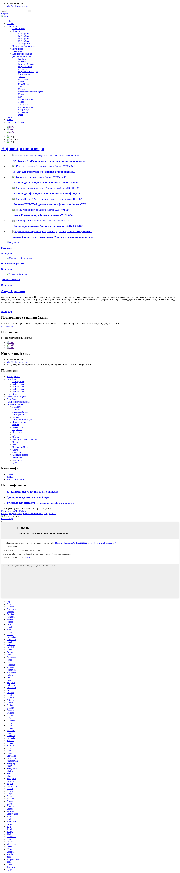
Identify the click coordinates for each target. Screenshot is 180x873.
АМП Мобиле (20, 511)
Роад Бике (17, 51)
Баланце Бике (18, 28)
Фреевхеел (23, 79)
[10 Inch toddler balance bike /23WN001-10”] (41, 221)
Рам (45, 513)
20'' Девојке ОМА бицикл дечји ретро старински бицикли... (48, 160)
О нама (10, 23)
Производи (12, 26)
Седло (21, 102)
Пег (20, 97)
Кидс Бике (17, 31)
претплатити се (8, 326)
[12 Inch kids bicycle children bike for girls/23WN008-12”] (45, 188)
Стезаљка (22, 69)
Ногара (21, 89)
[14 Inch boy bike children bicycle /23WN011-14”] (39, 177)
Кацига (52, 513)
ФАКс (10, 119)
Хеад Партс (23, 84)
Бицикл (12, 513)
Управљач (23, 81)
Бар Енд (22, 59)
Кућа (9, 21)
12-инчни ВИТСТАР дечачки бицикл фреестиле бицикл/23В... (50, 204)
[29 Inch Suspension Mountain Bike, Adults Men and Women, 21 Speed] (52, 231)
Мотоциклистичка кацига (30, 92)
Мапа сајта (6, 511)
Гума (20, 114)
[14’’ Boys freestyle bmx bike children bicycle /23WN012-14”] (44, 166)
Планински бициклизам (24, 46)
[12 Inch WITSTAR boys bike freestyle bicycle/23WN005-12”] (47, 199)
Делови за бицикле (21, 56)
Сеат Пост (23, 104)
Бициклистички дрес (28, 71)
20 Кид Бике (24, 44)
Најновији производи (22, 148)
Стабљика (23, 112)
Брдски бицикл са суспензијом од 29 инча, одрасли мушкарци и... (52, 237)
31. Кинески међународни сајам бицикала (32, 491)
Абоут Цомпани (13, 291)
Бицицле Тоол (25, 66)
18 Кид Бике (24, 41)
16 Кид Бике (24, 38)
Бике (19, 513)
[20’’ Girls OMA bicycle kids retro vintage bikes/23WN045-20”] (46, 155)
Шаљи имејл (7, 518)
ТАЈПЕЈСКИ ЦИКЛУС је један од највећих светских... (40, 502)
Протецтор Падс (26, 99)
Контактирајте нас (15, 122)
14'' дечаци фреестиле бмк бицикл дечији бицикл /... (44, 171)
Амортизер (23, 109)
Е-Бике (4, 513)
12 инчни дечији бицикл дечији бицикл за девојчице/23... (47, 193)
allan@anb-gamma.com (17, 6)
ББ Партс (22, 61)
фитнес (21, 76)
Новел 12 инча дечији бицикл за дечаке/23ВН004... (43, 215)
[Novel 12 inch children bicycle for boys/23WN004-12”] (40, 210)
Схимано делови (26, 107)
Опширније (6, 311)
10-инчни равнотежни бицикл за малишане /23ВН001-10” (47, 226)
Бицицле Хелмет (26, 64)
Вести (10, 117)
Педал (21, 94)
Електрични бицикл (22, 54)
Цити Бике (17, 49)
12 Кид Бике (24, 33)
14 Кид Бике (24, 36)
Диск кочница (25, 74)
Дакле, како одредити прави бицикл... (30, 497)
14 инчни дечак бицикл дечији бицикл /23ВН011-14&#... (46, 182)
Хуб (20, 86)
